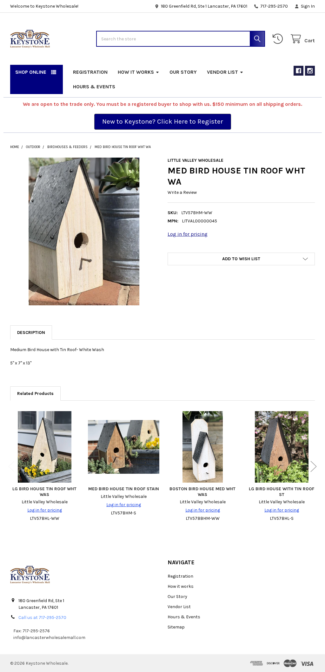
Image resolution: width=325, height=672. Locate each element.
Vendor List (222, 72)
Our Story (183, 72)
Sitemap (176, 627)
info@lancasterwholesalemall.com (49, 637)
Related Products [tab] (35, 393)
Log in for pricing (188, 234)
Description (31, 332)
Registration (90, 72)
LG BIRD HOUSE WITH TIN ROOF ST (281, 491)
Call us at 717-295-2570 (42, 617)
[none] (84, 231)
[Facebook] (298, 71)
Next (313, 466)
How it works (136, 72)
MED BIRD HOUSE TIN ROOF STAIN (123, 489)
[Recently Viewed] (279, 39)
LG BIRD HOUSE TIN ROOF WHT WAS (44, 491)
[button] (162, 122)
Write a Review (182, 192)
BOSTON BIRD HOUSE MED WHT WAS (202, 491)
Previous (11, 466)
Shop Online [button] (30, 72)
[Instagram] (310, 71)
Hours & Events (94, 87)
